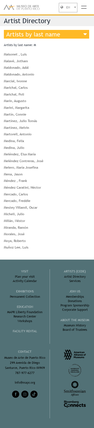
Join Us (74, 291)
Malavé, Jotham (16, 61)
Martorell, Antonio (18, 134)
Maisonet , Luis (15, 54)
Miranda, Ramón (16, 227)
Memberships (75, 296)
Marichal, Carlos (16, 88)
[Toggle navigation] (83, 7)
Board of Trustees (75, 329)
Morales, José (14, 234)
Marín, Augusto (15, 101)
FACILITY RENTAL (25, 331)
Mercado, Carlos (16, 194)
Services (75, 281)
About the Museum (74, 320)
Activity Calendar (25, 281)
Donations (75, 301)
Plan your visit (25, 276)
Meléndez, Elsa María (20, 154)
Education (25, 307)
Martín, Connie (15, 114)
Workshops (25, 321)
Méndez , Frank (15, 181)
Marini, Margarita (16, 108)
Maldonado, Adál (16, 67)
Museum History (75, 325)
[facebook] (15, 394)
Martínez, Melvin (16, 128)
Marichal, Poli (14, 94)
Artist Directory (75, 276)
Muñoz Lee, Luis (16, 247)
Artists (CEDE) (75, 271)
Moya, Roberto (15, 241)
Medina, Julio (14, 148)
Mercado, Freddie (17, 201)
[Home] (22, 7)
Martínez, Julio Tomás (20, 121)
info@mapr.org (25, 382)
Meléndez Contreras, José (23, 161)
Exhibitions (25, 291)
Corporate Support (75, 309)
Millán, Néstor (14, 221)
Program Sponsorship (74, 305)
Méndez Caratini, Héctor (22, 187)
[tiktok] (34, 394)
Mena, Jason (13, 174)
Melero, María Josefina (21, 167)
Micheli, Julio (14, 214)
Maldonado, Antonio (19, 74)
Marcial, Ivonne (15, 81)
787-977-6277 (24, 373)
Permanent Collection (25, 296)
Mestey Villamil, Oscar (20, 207)
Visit (24, 271)
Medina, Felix (14, 141)
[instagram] (24, 394)
